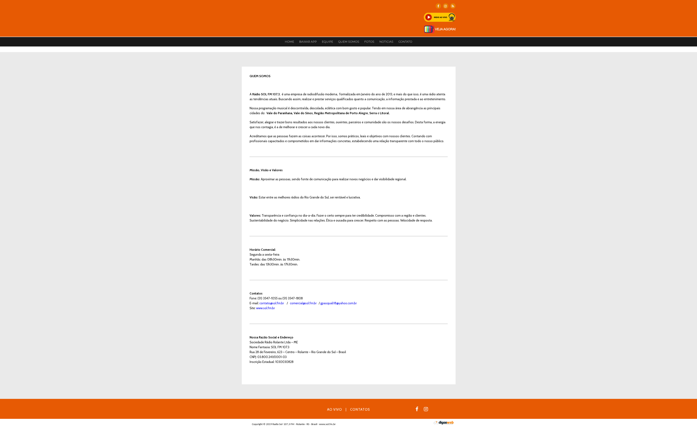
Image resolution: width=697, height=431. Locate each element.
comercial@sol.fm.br (303, 303)
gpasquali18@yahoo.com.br (338, 303)
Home (289, 41)
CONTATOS (360, 409)
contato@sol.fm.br (271, 303)
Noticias (386, 41)
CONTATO (405, 41)
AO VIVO (334, 409)
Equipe (327, 41)
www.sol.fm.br (265, 308)
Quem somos (348, 41)
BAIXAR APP (308, 41)
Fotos (369, 41)
